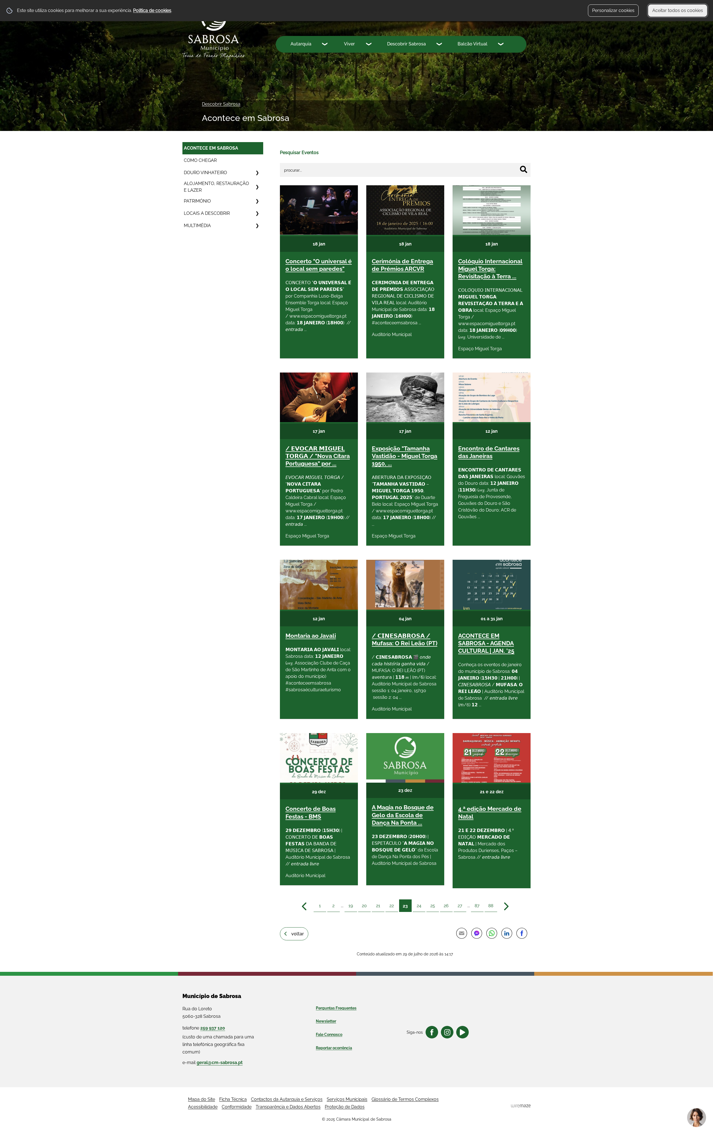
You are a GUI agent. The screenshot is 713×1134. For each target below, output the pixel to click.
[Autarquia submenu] (325, 45)
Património (197, 201)
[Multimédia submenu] (257, 226)
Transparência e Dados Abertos (288, 1106)
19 (350, 905)
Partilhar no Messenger (476, 933)
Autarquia (300, 44)
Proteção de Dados (345, 1106)
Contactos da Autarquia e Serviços (287, 1099)
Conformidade (236, 1106)
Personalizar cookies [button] (613, 10)
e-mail (212, 1062)
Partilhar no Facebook (522, 933)
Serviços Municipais (347, 1099)
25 (432, 905)
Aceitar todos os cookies (677, 10)
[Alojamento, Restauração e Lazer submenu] (257, 187)
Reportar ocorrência (334, 1048)
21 (378, 905)
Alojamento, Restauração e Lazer (216, 187)
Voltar (297, 933)
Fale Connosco (329, 1034)
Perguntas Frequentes (336, 1008)
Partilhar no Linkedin (506, 933)
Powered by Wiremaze (521, 1106)
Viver (349, 44)
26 (446, 905)
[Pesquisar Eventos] (524, 169)
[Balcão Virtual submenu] (501, 45)
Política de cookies (152, 10)
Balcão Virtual (472, 44)
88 (490, 905)
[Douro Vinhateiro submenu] (257, 173)
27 (460, 905)
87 (477, 905)
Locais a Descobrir (207, 213)
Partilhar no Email (461, 933)
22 (391, 905)
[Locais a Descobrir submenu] (257, 213)
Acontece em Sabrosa (211, 148)
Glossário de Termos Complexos (405, 1099)
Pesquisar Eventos (299, 152)
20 (364, 905)
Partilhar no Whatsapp (491, 933)
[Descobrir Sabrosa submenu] (440, 45)
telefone (203, 1028)
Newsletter (326, 1021)
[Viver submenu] (369, 45)
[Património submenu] (257, 201)
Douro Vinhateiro (205, 172)
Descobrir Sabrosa (406, 44)
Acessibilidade (203, 1106)
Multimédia (197, 225)
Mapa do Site (201, 1099)
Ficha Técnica (233, 1099)
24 (419, 905)
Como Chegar (200, 160)
